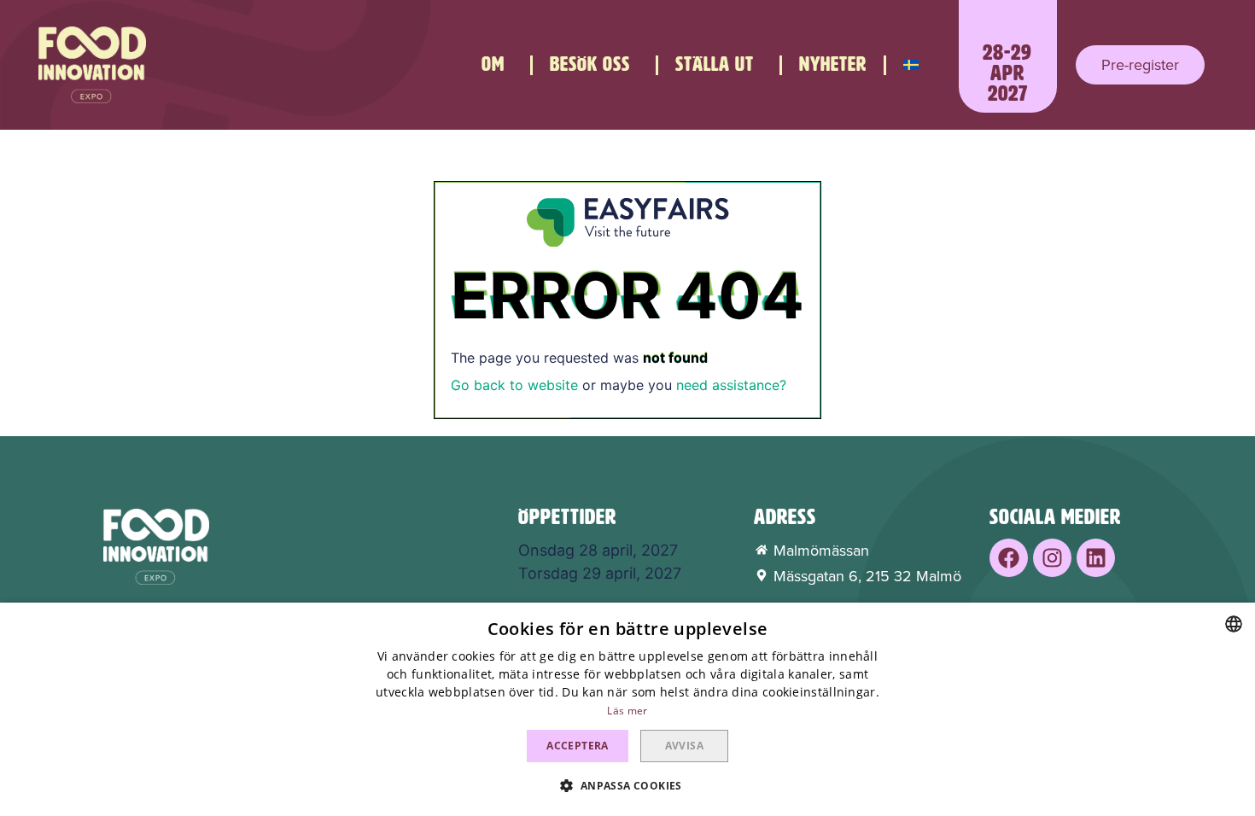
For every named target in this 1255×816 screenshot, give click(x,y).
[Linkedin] (1096, 558)
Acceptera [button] (577, 745)
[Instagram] (1052, 558)
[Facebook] (1008, 558)
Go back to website (514, 384)
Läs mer (627, 710)
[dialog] (627, 709)
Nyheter (833, 64)
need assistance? (731, 384)
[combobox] (1233, 623)
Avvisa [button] (684, 745)
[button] (1140, 65)
